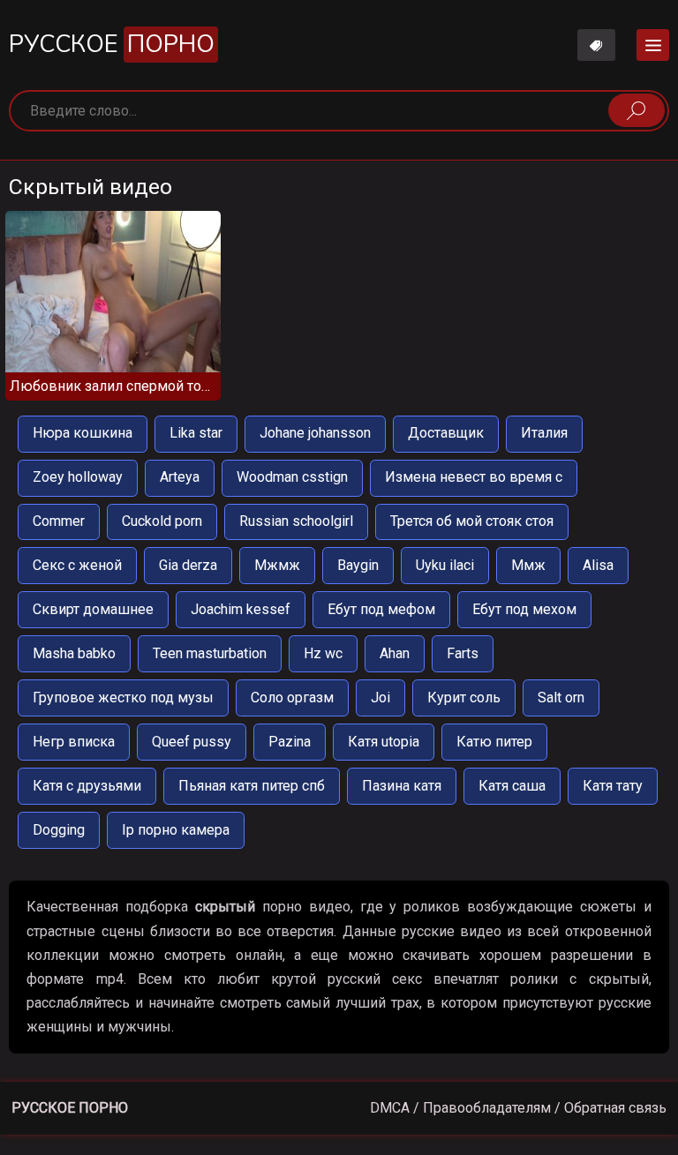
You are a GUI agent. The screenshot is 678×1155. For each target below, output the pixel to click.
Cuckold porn (162, 521)
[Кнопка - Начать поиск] (636, 110)
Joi (380, 697)
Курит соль (464, 697)
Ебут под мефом (381, 609)
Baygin (358, 565)
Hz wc (323, 653)
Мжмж (277, 565)
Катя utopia (383, 741)
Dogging (59, 829)
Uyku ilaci (445, 565)
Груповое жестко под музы (123, 697)
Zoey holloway (78, 477)
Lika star (196, 432)
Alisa (598, 565)
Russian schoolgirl (296, 521)
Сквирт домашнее (93, 609)
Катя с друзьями (87, 785)
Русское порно (69, 1107)
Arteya (180, 477)
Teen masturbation (210, 653)
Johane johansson (315, 432)
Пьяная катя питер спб (251, 785)
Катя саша (512, 785)
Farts (462, 653)
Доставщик (446, 432)
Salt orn (561, 697)
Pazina (289, 741)
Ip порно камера (176, 829)
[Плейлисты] (596, 45)
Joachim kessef (240, 609)
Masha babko (74, 653)
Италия (544, 432)
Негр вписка (74, 741)
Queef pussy (191, 741)
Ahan (395, 653)
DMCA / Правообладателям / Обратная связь (518, 1107)
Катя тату (613, 785)
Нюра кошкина (82, 432)
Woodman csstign (292, 477)
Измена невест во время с (473, 477)
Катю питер (494, 741)
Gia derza (188, 565)
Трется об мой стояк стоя (472, 521)
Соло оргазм (292, 697)
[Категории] (653, 45)
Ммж (528, 565)
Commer (59, 521)
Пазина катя (401, 785)
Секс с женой (77, 565)
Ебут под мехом (524, 609)
